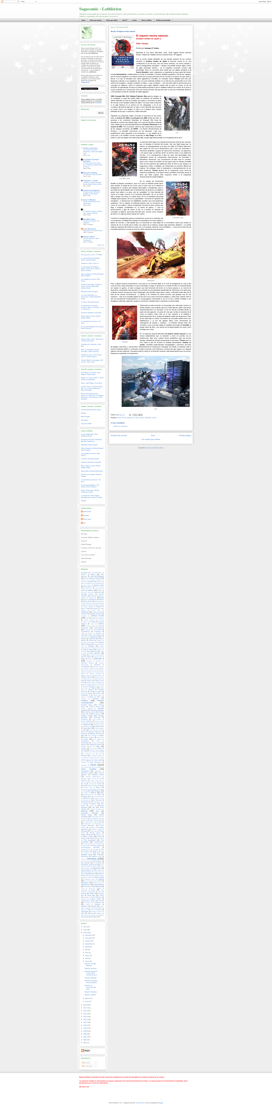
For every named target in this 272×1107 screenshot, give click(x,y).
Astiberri (90, 590)
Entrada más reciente (119, 435)
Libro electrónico (95, 762)
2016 (85, 1011)
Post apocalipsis (90, 840)
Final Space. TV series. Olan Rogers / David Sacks (90, 373)
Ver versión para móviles (151, 439)
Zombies (94, 917)
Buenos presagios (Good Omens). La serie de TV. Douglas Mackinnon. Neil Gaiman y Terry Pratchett (92, 396)
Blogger (160, 1103)
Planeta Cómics (95, 833)
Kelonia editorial (100, 750)
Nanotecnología (86, 802)
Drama (89, 651)
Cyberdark (83, 637)
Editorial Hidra (98, 679)
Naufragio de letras (99, 802)
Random (95, 851)
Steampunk (85, 882)
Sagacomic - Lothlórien (100, 9)
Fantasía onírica (89, 712)
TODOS (83, 501)
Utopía (87, 904)
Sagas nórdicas (85, 868)
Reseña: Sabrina (90, 995)
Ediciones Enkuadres (89, 668)
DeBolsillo (92, 638)
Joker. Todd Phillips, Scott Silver (91, 383)
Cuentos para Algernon (91, 190)
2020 (85, 930)
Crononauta (97, 631)
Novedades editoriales (89, 813)
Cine (87, 618)
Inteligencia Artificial (95, 744)
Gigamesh (86, 724)
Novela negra (86, 815)
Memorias (101, 789)
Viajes (82, 909)
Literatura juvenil (98, 774)
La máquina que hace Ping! (92, 760)
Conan (100, 626)
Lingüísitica (98, 771)
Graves (102, 724)
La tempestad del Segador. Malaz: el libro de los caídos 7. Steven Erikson (91, 268)
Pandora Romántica (87, 825)
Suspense (97, 886)
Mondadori (84, 796)
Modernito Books (89, 794)
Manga (95, 785)
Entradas (87, 1063)
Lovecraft (91, 783)
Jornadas (84, 748)
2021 (85, 927)
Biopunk (101, 599)
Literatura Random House (88, 778)
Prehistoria (99, 843)
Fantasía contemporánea (92, 702)
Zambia (100, 915)
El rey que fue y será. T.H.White (91, 254)
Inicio (83, 20)
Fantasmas (97, 717)
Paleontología (97, 823)
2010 (85, 1028)
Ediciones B (130, 417)
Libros (137, 417)
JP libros (92, 748)
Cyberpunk (93, 637)
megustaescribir (92, 789)
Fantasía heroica (94, 706)
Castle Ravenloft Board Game (91, 409)
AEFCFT (83, 574)
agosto (87, 947)
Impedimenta (85, 741)
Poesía (99, 836)
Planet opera (94, 831)
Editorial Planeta (86, 680)
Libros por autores (96, 20)
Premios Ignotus (97, 845)
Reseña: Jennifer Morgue (90, 964)
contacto (98, 102)
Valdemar (97, 904)
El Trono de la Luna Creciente (92, 174)
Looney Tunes (95, 780)
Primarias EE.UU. (85, 849)
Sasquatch (99, 870)
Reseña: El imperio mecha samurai (91, 981)
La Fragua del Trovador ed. (88, 757)
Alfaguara (100, 576)
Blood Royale (85, 416)
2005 (85, 1042)
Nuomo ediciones (92, 818)
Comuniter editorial (90, 626)
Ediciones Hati (92, 670)
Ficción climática (96, 719)
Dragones (99, 649)
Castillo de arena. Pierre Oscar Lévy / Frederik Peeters (91, 355)
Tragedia (86, 897)
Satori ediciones (86, 872)
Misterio (93, 793)
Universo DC (99, 902)
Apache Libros (99, 585)
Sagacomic (85, 82)
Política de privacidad (163, 20)
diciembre (88, 935)
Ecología (83, 655)
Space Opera (99, 877)
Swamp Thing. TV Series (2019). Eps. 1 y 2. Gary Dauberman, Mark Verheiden (92, 388)
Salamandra (96, 868)
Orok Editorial (86, 822)
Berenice (91, 597)
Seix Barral (84, 873)
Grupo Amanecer (99, 728)
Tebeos (90, 888)
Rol (94, 863)
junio (87, 952)
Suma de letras (97, 882)
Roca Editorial (85, 863)
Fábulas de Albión (95, 697)
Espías (90, 693)
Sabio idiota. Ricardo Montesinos (92, 471)
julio (86, 949)
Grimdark (101, 726)
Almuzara (83, 580)
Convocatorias (99, 628)
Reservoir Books (85, 861)
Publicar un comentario (120, 426)
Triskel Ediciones (96, 897)
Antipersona (90, 583)
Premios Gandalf (85, 845)
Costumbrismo (85, 631)
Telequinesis (84, 890)
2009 (85, 1031)
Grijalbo (93, 726)
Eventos (98, 693)
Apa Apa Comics (86, 585)
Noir (93, 807)
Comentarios (88, 1066)
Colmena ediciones (89, 620)
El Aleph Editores (91, 684)
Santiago (86, 515)
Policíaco (84, 838)
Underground (88, 902)
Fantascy (96, 699)
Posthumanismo (99, 842)
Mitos (102, 793)
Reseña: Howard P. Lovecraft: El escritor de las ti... (91, 973)
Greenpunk (86, 726)
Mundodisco (87, 798)
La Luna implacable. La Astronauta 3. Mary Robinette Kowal (91, 296)
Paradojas (91, 827)
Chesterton (84, 616)
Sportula (101, 879)
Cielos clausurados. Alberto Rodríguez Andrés (90, 491)
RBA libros (96, 853)
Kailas (91, 750)
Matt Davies (87, 511)
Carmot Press (95, 610)
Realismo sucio (96, 856)
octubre (88, 941)
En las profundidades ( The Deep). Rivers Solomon (90, 486)
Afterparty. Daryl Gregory (89, 291)
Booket (96, 601)
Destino (91, 640)
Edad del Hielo (98, 656)
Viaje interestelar (97, 908)
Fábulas (83, 697)
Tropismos (83, 899)
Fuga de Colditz (86, 423)
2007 (85, 1037)
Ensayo (93, 688)
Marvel (98, 787)
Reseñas (148, 417)
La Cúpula (101, 752)
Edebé (83, 659)
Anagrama (91, 581)
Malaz (83, 785)
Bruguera (83, 605)
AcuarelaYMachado (96, 572)
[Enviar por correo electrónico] (133, 415)
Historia (92, 733)
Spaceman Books (90, 879)
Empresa (85, 688)
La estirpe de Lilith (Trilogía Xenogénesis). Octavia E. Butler (91, 496)
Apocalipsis (88, 587)
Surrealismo (87, 886)
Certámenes (98, 614)
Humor (86, 739)
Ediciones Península (95, 673)
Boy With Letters (89, 219)
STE (100, 881)
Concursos (84, 628)
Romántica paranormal (89, 865)
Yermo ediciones (90, 915)
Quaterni (86, 851)
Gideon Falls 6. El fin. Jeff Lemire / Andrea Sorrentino (92, 340)
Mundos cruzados (99, 798)
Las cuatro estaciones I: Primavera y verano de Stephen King (93, 151)
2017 (85, 1008)
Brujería (90, 605)
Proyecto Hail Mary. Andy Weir (91, 312)
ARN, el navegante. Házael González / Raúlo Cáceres (90, 350)
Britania (83, 413)
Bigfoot (86, 599)
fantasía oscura (94, 714)
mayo (87, 955)
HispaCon (84, 733)
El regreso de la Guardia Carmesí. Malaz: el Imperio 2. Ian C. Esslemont (92, 307)
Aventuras (93, 596)
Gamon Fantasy (99, 721)
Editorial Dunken (87, 679)
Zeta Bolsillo (85, 917)
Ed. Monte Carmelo (94, 655)
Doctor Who (101, 648)
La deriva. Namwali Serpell (90, 302)
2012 (85, 1022)
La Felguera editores (96, 755)
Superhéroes (85, 884)
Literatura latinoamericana (93, 776)
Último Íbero (87, 519)
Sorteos (90, 877)
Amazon (83, 581)
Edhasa (90, 658)
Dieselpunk (93, 642)
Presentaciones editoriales (90, 847)
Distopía (91, 646)
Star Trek (86, 881)
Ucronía (154, 417)
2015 (85, 1013)
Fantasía (84, 701)
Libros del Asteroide (86, 767)
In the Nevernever (89, 229)
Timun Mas (91, 895)
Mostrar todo (100, 245)
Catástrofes (85, 612)
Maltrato (89, 785)
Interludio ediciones (86, 746)
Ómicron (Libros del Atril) (96, 820)
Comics (134, 20)
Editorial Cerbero (86, 677)
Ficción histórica (86, 721)
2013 (85, 1019)
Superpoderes (99, 884)
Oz (93, 822)
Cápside (94, 608)
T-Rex (82, 888)
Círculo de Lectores (97, 618)
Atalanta (100, 590)
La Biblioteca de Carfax (89, 751)
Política (92, 838)
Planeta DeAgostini (87, 834)
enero (87, 1001)
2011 (85, 1025)
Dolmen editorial (88, 649)
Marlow (102, 785)
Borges (100, 603)
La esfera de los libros (91, 753)
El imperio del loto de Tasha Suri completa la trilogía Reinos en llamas (92, 165)
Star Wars (94, 881)
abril (86, 958)
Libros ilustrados (98, 767)
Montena (92, 796)
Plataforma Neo (100, 834)
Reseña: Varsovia (90, 968)
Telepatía (98, 888)
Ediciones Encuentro (98, 666)
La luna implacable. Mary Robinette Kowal (89, 435)
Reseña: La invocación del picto (90, 987)
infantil (98, 741)
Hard (84, 730)
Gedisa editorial (100, 723)
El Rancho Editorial (99, 686)
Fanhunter (83, 698)
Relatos (83, 859)
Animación (99, 581)
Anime (82, 583)
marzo (87, 961)
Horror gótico (100, 737)
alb (84, 523)
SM (84, 877)
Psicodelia (95, 849)
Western (90, 913)
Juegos (99, 748)
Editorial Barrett (97, 675)
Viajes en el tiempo (94, 909)
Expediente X (85, 695)
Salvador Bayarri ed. (87, 870)
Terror (93, 890)
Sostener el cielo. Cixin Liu (90, 263)
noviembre (89, 938)
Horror (102, 735)
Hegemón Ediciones (94, 732)
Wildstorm (99, 913)
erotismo (91, 689)
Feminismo (84, 719)
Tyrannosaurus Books (88, 901)
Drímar (95, 651)
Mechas (142, 417)
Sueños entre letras (90, 148)
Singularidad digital (93, 875)
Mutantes (85, 800)
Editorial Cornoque (99, 677)
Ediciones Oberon (91, 672)
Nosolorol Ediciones (95, 809)
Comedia (93, 622)
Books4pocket (92, 603)
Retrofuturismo (97, 861)
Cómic (92, 624)
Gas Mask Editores (88, 723)
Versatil (93, 906)
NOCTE (91, 805)
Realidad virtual (86, 854)
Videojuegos (85, 911)
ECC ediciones (95, 653)
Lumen (99, 783)
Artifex (100, 588)
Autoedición (97, 592)
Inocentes (94, 742)
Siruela (102, 875)
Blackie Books (87, 601)
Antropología (98, 583)
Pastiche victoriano (97, 829)
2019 (85, 932)
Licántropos (85, 771)
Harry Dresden (93, 730)
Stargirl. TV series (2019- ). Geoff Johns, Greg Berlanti (92, 378)
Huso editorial (97, 739)
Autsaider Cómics (87, 594)
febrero (87, 998)
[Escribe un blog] (136, 415)
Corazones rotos (89, 629)
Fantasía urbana (87, 716)
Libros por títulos (112, 20)
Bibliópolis (100, 597)
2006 (85, 1040)
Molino (99, 794)
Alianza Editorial (95, 578)
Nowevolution (95, 816)
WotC (82, 915)
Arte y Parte (92, 588)
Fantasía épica (86, 705)
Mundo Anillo (100, 796)
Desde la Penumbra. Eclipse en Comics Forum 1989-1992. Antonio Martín (91, 286)
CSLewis (90, 633)
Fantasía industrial (86, 708)
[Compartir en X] (138, 415)
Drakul (82, 651)
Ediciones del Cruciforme (94, 661)
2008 (85, 1034)
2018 (85, 1005)
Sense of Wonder (89, 200)
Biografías (93, 599)
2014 (85, 1016)
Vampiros (84, 906)
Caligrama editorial (99, 605)
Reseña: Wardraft (90, 978)
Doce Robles (91, 648)
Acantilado (84, 572)
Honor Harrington (92, 735)
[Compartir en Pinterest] (142, 415)
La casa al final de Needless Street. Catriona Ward (90, 259)
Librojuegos (84, 765)
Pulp (102, 849)
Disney (95, 644)
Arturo (83, 590)
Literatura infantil (87, 773)
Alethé (92, 576)
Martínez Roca (88, 787)
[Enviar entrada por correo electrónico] (129, 415)
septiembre (89, 944)
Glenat (95, 724)
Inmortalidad (85, 743)
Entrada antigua (185, 435)
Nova (97, 811)
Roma (100, 863)
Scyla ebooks (98, 872)
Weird (82, 913)
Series (92, 873)
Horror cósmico (89, 737)
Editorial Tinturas (90, 682)
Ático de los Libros (86, 592)
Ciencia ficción (121, 417)
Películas (84, 831)
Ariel (96, 587)
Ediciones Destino (87, 663)
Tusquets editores (95, 899)
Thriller (91, 893)
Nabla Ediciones (96, 800)
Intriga (98, 746)
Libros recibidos (146, 20)
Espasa (83, 693)
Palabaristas (87, 823)
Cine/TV (125, 20)
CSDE (82, 633)
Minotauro (97, 791)
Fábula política (98, 695)
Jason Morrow (140, 1103)
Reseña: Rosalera (91, 992)
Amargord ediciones (95, 580)
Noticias (84, 811)
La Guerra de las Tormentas (96, 759)
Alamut (93, 574)
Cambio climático (88, 606)
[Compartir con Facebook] (140, 415)
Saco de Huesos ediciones (94, 866)
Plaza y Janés (88, 836)
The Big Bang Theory (93, 891)
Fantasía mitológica (97, 710)
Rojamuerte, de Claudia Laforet (92, 230)
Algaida (86, 578)
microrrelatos (87, 791)
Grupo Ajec (87, 728)
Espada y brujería (96, 691)
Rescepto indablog (90, 173)
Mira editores (84, 792)
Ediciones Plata (85, 675)
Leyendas (83, 762)
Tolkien (102, 895)
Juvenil (83, 750)
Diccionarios (84, 642)
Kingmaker (84, 420)
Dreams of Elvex (89, 237)
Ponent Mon (100, 838)
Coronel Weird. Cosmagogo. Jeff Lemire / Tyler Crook (92, 361)
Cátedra (94, 612)
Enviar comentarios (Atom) (155, 448)
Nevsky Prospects (90, 803)
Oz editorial (100, 822)
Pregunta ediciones (88, 843)
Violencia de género (96, 911)
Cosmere (99, 629)
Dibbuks (99, 640)
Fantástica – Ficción (90, 180)
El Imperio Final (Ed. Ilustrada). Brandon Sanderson (91, 440)
